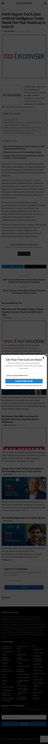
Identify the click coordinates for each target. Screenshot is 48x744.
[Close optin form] (44, 358)
